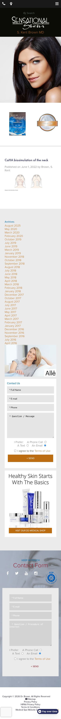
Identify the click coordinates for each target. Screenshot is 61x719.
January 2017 (13, 326)
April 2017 (11, 315)
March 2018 (12, 284)
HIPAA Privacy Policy (30, 704)
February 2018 (13, 288)
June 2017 (11, 308)
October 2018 (13, 260)
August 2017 (12, 301)
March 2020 (12, 232)
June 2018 (11, 274)
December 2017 (14, 294)
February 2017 (13, 322)
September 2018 (15, 263)
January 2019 (13, 253)
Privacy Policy (30, 701)
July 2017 (10, 305)
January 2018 (13, 291)
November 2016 (14, 332)
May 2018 (10, 277)
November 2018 (14, 256)
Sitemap (32, 699)
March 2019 (12, 250)
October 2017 (13, 298)
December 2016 (14, 329)
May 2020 (11, 229)
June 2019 (11, 246)
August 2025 (12, 225)
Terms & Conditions (30, 707)
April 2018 (11, 281)
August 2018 (12, 267)
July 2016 (10, 339)
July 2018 (10, 270)
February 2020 (14, 236)
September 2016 (15, 336)
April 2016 (11, 343)
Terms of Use (42, 451)
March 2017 (12, 319)
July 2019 (10, 243)
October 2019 (13, 239)
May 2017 (10, 312)
